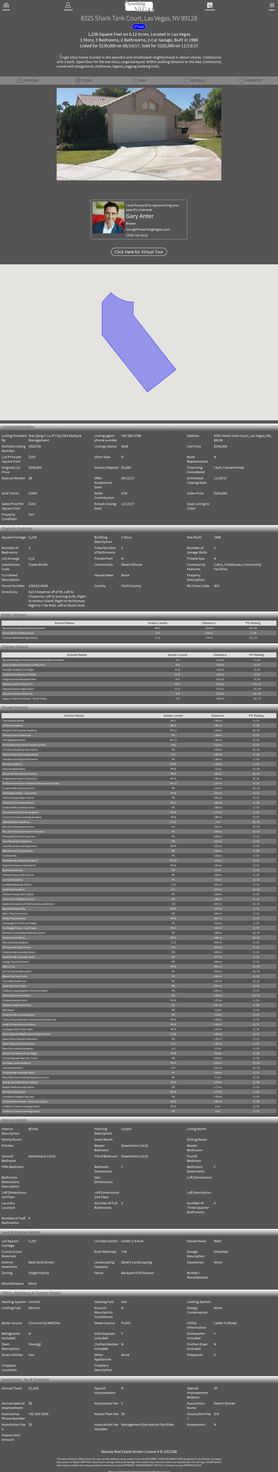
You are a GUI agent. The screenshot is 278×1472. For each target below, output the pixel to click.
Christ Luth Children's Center (18, 900)
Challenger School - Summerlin (19, 794)
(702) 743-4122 (137, 235)
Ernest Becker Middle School (18, 633)
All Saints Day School (13, 1092)
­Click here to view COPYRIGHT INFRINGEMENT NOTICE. (132, 1466)
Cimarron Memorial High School (20, 638)
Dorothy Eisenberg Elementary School (23, 628)
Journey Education (12, 1068)
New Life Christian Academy (17, 1049)
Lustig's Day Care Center (15, 962)
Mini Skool (8, 1010)
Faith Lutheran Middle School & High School (26, 1035)
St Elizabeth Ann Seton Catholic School (24, 745)
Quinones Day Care (12, 871)
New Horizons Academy (15, 943)
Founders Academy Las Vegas (18, 670)
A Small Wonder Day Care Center (20, 1059)
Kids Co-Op (8, 967)
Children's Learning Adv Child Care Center (25, 991)
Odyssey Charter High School (18, 689)
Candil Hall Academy (13, 890)
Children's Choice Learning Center (21, 1107)
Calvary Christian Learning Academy (22, 818)
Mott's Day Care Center (15, 914)
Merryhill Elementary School (18, 827)
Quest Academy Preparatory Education (23, 665)
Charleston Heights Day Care (18, 1097)
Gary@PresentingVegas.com (148, 229)
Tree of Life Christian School (18, 803)
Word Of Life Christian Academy (19, 731)
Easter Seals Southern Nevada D (19, 1039)
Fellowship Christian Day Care (18, 837)
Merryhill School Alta (14, 909)
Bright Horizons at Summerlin (19, 866)
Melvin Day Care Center (15, 977)
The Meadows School (13, 741)
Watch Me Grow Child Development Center (25, 1078)
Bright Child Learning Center (18, 1088)
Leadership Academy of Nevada (19, 675)
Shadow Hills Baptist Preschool (19, 779)
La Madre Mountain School (16, 885)
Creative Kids (9, 856)
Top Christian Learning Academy (20, 755)
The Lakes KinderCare (14, 982)
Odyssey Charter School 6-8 (17, 694)
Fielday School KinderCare (16, 736)
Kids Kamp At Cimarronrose (17, 851)
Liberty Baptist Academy (15, 822)
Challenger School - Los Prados (19, 929)
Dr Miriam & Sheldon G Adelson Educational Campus (30, 784)
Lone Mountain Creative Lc (17, 842)
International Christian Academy (20, 813)
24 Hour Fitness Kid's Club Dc (18, 798)
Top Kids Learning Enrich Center (20, 760)
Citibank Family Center (15, 1001)
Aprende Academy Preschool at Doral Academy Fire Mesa (33, 660)
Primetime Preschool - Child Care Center (24, 1102)
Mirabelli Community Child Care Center (23, 933)
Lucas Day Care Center (14, 986)
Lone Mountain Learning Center (19, 847)
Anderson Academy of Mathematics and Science (28, 904)
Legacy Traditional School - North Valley (24, 699)
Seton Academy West (13, 769)
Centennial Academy (13, 938)
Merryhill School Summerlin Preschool (23, 832)
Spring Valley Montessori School (20, 1083)
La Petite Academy (12, 726)
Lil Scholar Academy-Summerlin (19, 750)
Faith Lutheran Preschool (16, 996)
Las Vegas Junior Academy (16, 1063)
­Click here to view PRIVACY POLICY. (183, 1466)
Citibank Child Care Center (16, 1006)
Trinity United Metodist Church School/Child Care (29, 1020)
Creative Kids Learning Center (18, 789)
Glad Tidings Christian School (18, 1044)
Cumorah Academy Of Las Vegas (19, 1054)
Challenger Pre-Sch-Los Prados (19, 924)
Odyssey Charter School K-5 (17, 684)
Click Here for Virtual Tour (139, 252)
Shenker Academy (12, 765)
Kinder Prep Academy (14, 919)
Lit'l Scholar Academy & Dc (16, 972)
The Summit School (13, 721)
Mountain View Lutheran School (19, 774)
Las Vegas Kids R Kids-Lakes (17, 1030)
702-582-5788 (131, 435)
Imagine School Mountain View (19, 679)
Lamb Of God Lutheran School (18, 1025)
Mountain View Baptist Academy (20, 861)
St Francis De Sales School (16, 948)
